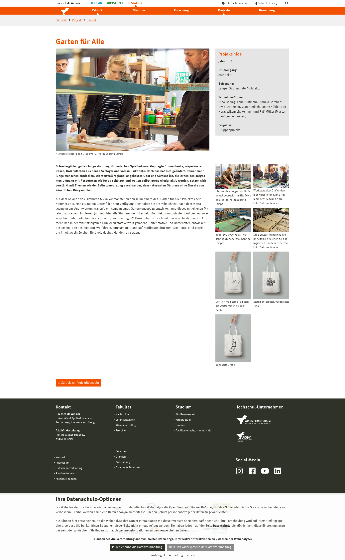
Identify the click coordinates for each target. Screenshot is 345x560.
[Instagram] (239, 471)
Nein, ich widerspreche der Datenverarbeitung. (200, 547)
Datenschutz (222, 525)
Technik (96, 3)
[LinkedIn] (278, 471)
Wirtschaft (115, 3)
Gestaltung (136, 3)
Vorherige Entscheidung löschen (173, 555)
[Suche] (287, 3)
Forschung (181, 10)
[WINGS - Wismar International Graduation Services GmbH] (257, 420)
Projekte (224, 10)
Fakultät (98, 10)
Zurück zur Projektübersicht (79, 383)
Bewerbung (267, 10)
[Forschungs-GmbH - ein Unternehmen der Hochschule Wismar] (253, 437)
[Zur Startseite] (69, 11)
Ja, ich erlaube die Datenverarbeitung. (137, 547)
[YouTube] (265, 471)
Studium (139, 10)
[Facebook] (252, 471)
